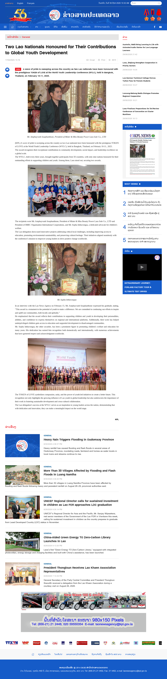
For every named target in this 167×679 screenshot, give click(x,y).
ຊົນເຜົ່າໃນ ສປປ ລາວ (113, 654)
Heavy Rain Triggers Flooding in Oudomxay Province (79, 440)
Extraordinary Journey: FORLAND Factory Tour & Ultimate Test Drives (138, 287)
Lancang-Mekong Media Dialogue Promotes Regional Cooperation (141, 94)
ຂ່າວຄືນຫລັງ (86, 27)
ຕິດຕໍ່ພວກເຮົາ (136, 27)
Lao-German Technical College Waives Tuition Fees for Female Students (139, 79)
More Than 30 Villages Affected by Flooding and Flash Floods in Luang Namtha (79, 472)
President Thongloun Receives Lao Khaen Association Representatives (80, 569)
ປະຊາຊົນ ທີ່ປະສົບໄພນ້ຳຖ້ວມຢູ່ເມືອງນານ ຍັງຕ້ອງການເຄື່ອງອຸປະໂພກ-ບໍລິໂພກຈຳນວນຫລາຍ (144, 204)
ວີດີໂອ (56, 27)
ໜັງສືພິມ (64, 27)
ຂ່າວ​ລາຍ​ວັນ (75, 27)
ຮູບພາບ (47, 27)
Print (103, 60)
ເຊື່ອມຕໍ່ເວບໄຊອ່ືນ (122, 27)
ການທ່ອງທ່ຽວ (130, 654)
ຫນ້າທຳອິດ (12, 37)
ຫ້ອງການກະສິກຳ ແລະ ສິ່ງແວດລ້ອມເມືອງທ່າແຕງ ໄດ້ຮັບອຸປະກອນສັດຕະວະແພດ (144, 192)
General (26, 37)
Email (92, 60)
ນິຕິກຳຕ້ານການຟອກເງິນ (102, 27)
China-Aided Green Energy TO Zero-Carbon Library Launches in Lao (77, 539)
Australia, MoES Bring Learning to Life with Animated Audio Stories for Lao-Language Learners (140, 47)
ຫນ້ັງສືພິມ (129, 126)
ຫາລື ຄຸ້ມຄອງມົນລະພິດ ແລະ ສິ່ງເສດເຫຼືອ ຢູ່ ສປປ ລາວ (143, 215)
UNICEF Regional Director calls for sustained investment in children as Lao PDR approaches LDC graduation (81, 503)
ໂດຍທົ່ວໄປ (58, 654)
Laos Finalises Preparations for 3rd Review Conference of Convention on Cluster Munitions (141, 111)
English (20, 3)
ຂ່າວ (36, 27)
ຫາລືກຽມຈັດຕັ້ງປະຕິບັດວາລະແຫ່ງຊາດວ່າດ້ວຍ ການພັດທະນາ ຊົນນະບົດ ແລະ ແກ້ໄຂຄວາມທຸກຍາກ (144, 227)
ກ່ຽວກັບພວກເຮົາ (44, 654)
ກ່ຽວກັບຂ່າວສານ (23, 27)
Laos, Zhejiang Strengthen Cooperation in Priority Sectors (140, 64)
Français (30, 3)
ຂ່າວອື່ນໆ (10, 426)
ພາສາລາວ (9, 3)
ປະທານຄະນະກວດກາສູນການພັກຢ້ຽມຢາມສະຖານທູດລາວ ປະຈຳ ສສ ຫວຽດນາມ (143, 240)
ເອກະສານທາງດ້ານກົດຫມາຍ (77, 654)
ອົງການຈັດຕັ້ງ (97, 654)
